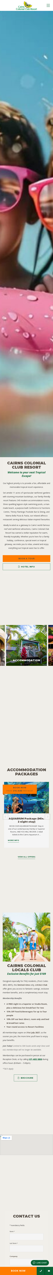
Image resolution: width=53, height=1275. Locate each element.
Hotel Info (28, 567)
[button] (5, 645)
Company (13, 1256)
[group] (26, 234)
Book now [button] (18, 1271)
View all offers (26, 857)
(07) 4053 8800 (35, 1059)
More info (13, 840)
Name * (12, 1231)
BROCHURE (27, 1078)
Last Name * (14, 1243)
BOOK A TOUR (26, 558)
